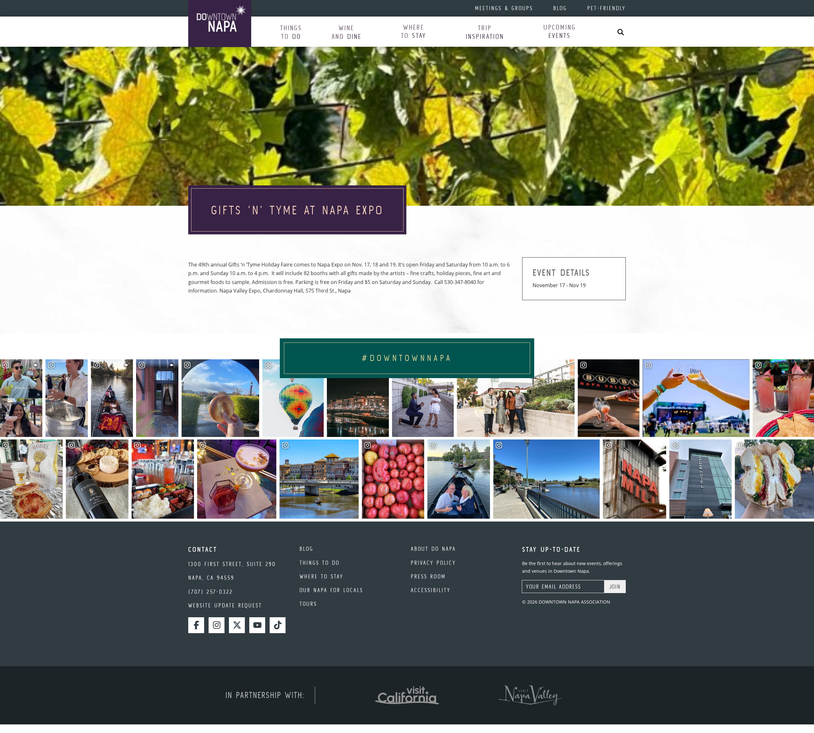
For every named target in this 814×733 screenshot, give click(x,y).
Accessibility (431, 590)
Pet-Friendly (606, 8)
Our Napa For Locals (331, 590)
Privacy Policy (433, 562)
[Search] (621, 31)
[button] (291, 32)
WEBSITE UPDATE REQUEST (225, 605)
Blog (560, 8)
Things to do (320, 562)
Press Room (428, 576)
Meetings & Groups (504, 8)
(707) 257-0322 (210, 591)
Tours (308, 603)
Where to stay (321, 576)
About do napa (433, 548)
